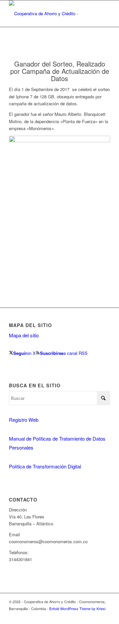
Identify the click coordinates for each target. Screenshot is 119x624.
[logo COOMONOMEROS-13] (49, 13)
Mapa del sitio (24, 335)
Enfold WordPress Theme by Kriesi (77, 608)
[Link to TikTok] (105, 616)
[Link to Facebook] (95, 616)
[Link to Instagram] (85, 616)
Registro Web (23, 419)
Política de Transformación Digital (45, 466)
